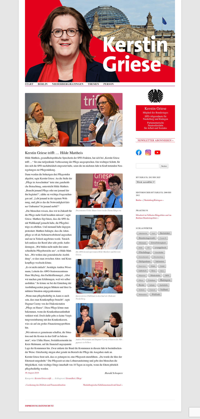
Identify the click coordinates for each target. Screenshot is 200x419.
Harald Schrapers (114, 373)
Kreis (162, 271)
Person (108, 84)
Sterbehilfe (164, 285)
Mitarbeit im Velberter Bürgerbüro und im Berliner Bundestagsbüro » (153, 216)
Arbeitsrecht (143, 233)
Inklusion (160, 261)
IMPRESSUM (31, 405)
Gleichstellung (158, 257)
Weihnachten (143, 294)
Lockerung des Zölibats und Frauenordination (45, 384)
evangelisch (160, 247)
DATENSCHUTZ (46, 405)
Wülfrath (156, 294)
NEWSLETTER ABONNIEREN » (155, 140)
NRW (167, 275)
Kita (153, 270)
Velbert (164, 289)
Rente (141, 284)
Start (29, 84)
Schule (152, 285)
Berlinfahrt (165, 233)
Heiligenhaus (144, 261)
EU (149, 247)
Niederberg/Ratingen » (154, 200)
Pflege (79, 378)
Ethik (140, 248)
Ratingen (165, 280)
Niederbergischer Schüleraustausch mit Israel (103, 384)
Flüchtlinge (144, 252)
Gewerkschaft (143, 257)
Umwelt (152, 290)
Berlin (43, 84)
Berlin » (139, 200)
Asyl (153, 233)
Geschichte (159, 252)
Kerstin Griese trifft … (44, 378)
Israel (162, 266)
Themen (93, 84)
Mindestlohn (155, 275)
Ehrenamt (142, 243)
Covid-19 (163, 238)
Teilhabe (142, 290)
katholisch (142, 270)
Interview (142, 266)
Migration (142, 275)
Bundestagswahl (147, 237)
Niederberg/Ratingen (67, 84)
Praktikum (151, 280)
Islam (153, 266)
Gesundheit (70, 378)
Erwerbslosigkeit (158, 242)
